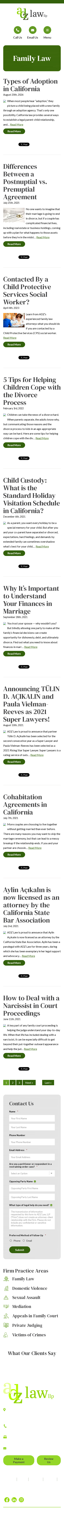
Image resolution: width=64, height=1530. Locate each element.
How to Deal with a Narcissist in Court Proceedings (31, 1005)
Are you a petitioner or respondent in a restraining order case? (30, 1165)
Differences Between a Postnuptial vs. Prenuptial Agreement (25, 181)
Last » (48, 1082)
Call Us (17, 37)
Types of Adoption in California (30, 84)
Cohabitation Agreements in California (25, 804)
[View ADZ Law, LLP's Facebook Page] (7, 1500)
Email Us (32, 37)
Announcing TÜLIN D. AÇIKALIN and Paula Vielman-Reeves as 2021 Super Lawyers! (31, 704)
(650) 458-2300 (18, 1429)
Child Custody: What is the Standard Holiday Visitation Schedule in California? (31, 495)
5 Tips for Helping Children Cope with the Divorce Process (32, 391)
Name (13, 1111)
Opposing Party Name (22, 1181)
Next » (29, 1082)
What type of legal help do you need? (30, 1205)
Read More (16, 124)
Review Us (48, 1460)
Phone (16, 1240)
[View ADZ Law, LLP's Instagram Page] (22, 1500)
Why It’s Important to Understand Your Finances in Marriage (31, 600)
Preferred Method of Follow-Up (27, 1235)
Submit (19, 1249)
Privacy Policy (44, 1518)
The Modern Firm (47, 1523)
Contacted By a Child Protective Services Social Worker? (27, 290)
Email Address (18, 1150)
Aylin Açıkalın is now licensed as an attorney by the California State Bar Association (31, 905)
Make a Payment (19, 1460)
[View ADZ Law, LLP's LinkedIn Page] (14, 1500)
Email (29, 1240)
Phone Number (17, 1135)
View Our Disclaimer (23, 1518)
